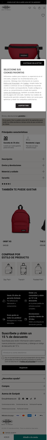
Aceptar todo (23, 105)
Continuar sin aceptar (32, 63)
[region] (23, 85)
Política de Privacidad (11, 83)
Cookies (26, 83)
